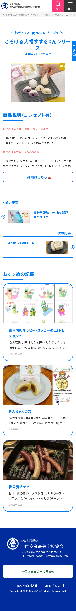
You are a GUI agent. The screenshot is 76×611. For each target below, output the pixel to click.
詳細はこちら (37, 176)
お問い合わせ (52, 585)
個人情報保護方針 (27, 585)
